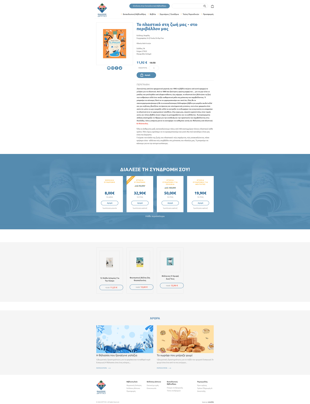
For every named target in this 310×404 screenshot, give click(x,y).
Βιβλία (153, 14)
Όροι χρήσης (202, 385)
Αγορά (147, 75)
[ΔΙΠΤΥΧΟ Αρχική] (101, 387)
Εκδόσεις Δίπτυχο (133, 388)
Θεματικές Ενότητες (134, 385)
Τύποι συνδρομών (174, 391)
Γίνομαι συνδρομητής (175, 388)
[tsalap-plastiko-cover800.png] (114, 43)
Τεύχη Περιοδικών (191, 14)
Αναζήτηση (205, 6)
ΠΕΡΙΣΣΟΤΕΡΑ (101, 368)
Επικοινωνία (151, 388)
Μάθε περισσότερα (155, 216)
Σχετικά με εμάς (153, 385)
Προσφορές (208, 14)
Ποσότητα (142, 68)
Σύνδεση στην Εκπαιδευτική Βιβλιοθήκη (149, 6)
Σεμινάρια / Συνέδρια (169, 14)
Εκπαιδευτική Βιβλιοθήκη (134, 14)
